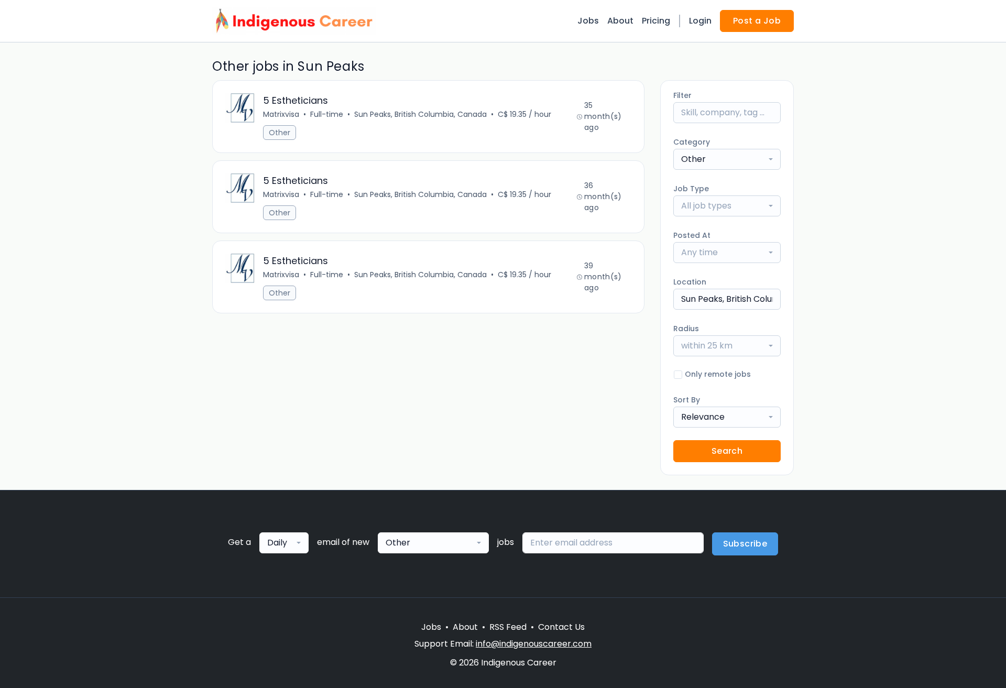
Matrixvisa (281, 114)
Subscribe (745, 544)
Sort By (686, 400)
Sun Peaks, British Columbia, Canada (420, 114)
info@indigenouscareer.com (534, 644)
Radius (686, 328)
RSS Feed (508, 627)
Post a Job (757, 21)
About (620, 21)
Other (279, 132)
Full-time (326, 114)
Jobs (588, 21)
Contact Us (561, 627)
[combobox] (727, 159)
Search (727, 451)
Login (700, 21)
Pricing (656, 21)
